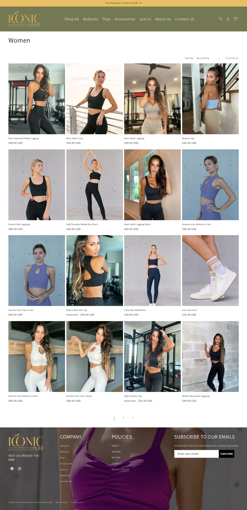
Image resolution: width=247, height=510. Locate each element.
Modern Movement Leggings (196, 396)
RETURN (116, 457)
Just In (64, 469)
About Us (65, 475)
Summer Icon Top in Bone (79, 396)
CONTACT (117, 463)
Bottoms (64, 451)
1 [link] (114, 417)
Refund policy (62, 502)
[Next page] (132, 417)
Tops (62, 457)
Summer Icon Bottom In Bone (23, 396)
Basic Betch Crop (74, 138)
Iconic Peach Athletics (25, 502)
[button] (220, 19)
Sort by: (189, 58)
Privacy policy (77, 502)
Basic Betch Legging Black (137, 224)
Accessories (66, 463)
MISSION (116, 451)
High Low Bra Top (133, 396)
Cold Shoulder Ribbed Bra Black (82, 224)
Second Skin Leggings (19, 224)
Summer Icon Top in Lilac (21, 310)
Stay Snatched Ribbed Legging (23, 138)
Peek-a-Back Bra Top (76, 310)
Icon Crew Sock (189, 310)
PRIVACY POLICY (120, 469)
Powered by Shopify (44, 502)
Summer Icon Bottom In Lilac (196, 224)
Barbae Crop (188, 138)
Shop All (64, 445)
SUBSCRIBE (226, 454)
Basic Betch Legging (134, 138)
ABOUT (115, 445)
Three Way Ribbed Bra (135, 310)
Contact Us (66, 481)
